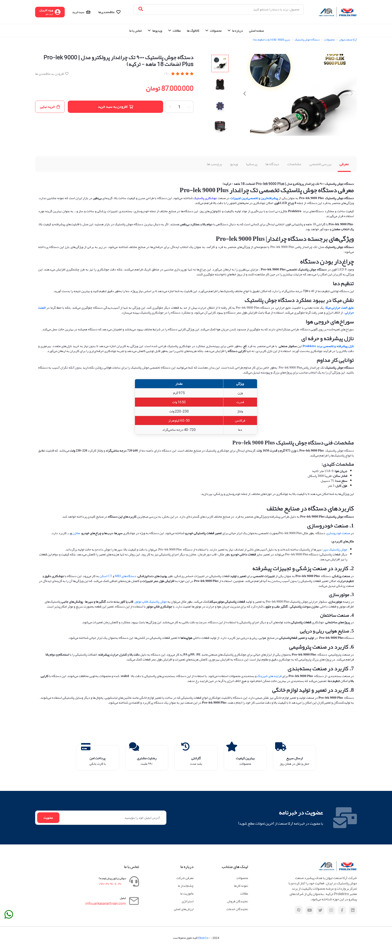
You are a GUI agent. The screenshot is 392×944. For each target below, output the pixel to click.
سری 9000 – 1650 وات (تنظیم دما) (271, 39)
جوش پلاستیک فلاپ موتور (151, 601)
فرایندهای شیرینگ (269, 676)
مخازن (76, 533)
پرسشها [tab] (251, 164)
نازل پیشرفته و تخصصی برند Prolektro (328, 346)
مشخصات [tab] (294, 164)
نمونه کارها (241, 885)
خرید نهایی (47, 106)
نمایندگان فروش (237, 901)
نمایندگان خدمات (237, 909)
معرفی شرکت (185, 878)
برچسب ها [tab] (214, 164)
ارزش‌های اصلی (184, 909)
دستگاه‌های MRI (125, 576)
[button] (244, 93)
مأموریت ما (187, 893)
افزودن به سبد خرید (113, 106)
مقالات (244, 893)
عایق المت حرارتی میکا (339, 307)
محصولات (329, 39)
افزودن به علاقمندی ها (49, 73)
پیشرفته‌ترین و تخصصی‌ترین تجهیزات (254, 198)
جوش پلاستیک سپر (335, 549)
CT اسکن (106, 576)
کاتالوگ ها (193, 30)
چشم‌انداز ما (186, 885)
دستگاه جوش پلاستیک (307, 39)
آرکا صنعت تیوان (348, 39)
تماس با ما (135, 30)
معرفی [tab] (344, 164)
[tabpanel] (196, 443)
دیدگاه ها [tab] (272, 164)
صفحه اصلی (256, 30)
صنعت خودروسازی (338, 533)
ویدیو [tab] (234, 164)
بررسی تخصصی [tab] (320, 164)
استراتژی (188, 901)
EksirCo (203, 938)
